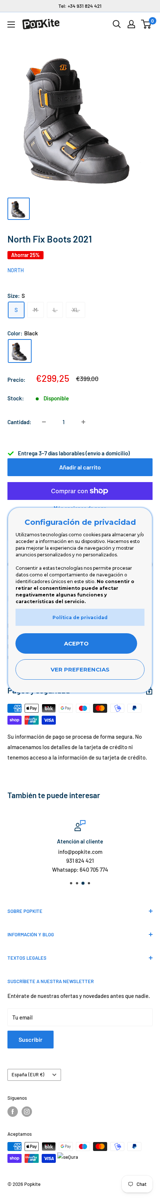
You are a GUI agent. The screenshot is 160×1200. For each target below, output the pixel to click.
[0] (146, 24)
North (15, 270)
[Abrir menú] (11, 24)
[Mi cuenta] (131, 24)
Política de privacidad (80, 617)
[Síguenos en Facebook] (12, 1111)
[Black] (20, 351)
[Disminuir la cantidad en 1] (44, 422)
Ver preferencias (80, 669)
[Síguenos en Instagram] (27, 1111)
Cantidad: (19, 422)
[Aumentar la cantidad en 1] (83, 422)
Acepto (76, 643)
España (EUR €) (28, 1074)
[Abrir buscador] (117, 24)
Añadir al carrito (80, 467)
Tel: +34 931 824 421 (80, 6)
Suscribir (30, 1039)
